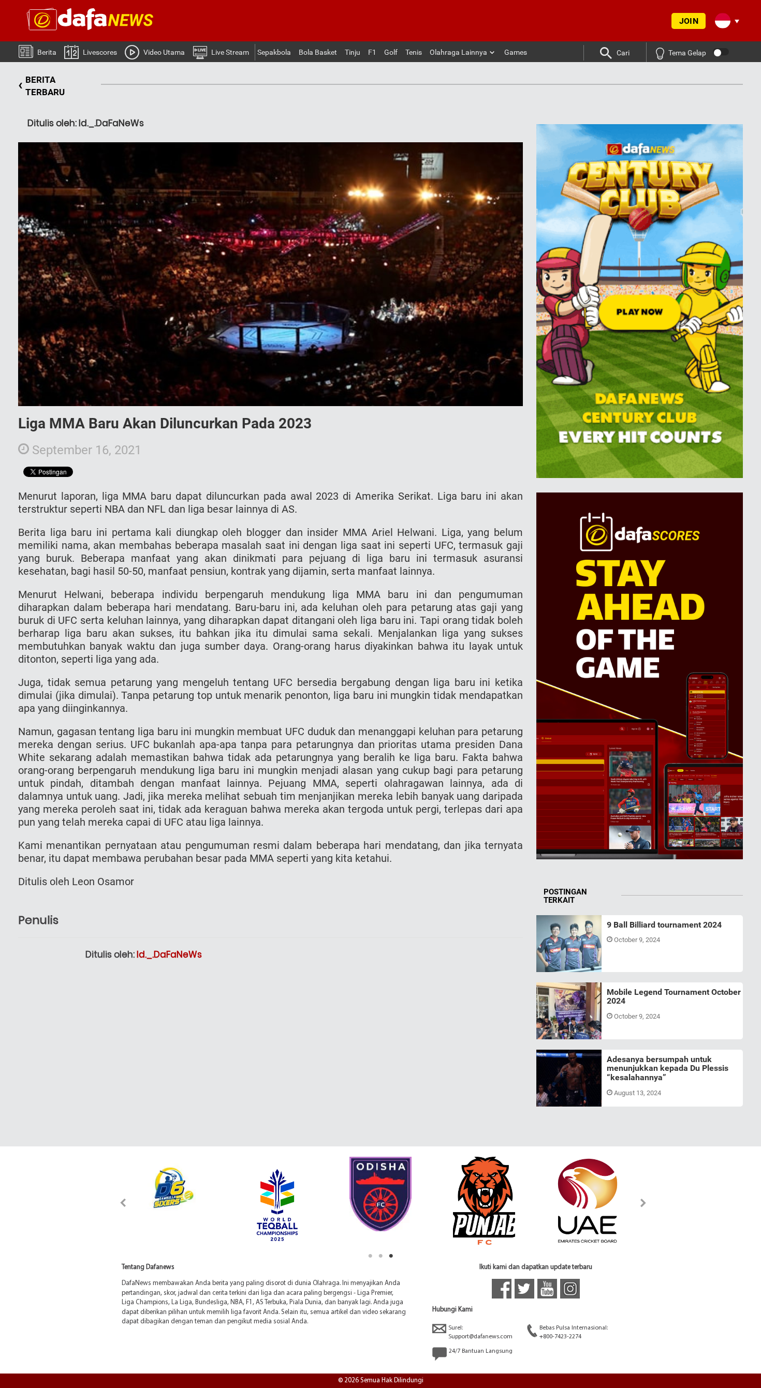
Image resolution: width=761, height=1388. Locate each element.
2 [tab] (380, 1256)
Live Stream (230, 52)
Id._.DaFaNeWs (169, 954)
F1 (372, 52)
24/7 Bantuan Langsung (481, 1351)
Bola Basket (318, 52)
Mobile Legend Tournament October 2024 (674, 996)
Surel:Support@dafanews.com (480, 1332)
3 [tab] (391, 1256)
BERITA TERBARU (41, 85)
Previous (117, 1202)
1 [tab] (370, 1256)
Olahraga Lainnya (458, 52)
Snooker (559, 960)
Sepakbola (274, 52)
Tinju (352, 52)
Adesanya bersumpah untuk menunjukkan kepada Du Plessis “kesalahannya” (667, 1068)
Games (515, 52)
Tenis (413, 52)
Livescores (100, 52)
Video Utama (164, 52)
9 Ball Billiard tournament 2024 (664, 925)
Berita (46, 52)
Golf (391, 52)
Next (643, 1202)
